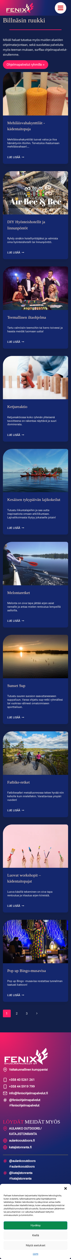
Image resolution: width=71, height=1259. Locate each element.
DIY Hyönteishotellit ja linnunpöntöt (26, 225)
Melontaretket (19, 592)
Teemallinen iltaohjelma (27, 317)
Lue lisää (15, 157)
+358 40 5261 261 (22, 1079)
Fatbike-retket (19, 782)
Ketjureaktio (18, 406)
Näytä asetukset (35, 1245)
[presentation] (35, 93)
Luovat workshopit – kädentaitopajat (24, 878)
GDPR (35, 1254)
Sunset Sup (16, 685)
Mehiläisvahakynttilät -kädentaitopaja (27, 126)
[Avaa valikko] (60, 8)
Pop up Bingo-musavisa (27, 970)
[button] (65, 1188)
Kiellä (35, 1235)
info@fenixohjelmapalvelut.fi (28, 1093)
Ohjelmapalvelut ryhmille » (26, 64)
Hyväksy (36, 1225)
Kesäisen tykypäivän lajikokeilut (34, 499)
